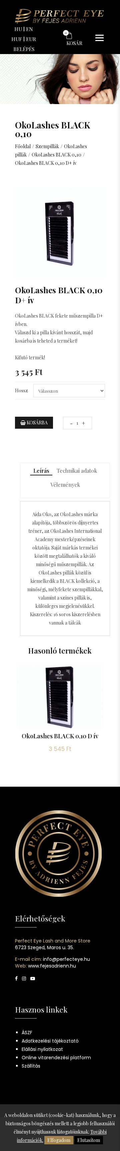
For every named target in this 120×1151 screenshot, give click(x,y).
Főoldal (23, 146)
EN (29, 29)
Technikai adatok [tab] (77, 470)
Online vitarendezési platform (56, 1057)
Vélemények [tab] (65, 484)
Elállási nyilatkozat (42, 1049)
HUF (16, 39)
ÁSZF (27, 1032)
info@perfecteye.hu (66, 959)
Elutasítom (88, 1140)
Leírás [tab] (41, 470)
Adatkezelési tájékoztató (50, 1041)
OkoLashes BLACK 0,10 (56, 154)
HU (18, 29)
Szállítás (31, 1066)
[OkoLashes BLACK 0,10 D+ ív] (60, 232)
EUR (31, 39)
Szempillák (47, 146)
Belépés (23, 49)
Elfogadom (58, 1140)
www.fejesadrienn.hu (52, 966)
